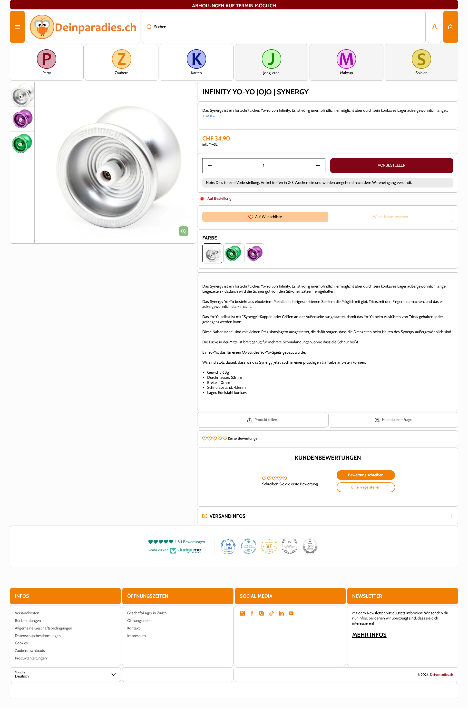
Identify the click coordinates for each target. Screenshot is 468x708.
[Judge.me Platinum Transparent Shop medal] (248, 546)
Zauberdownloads (30, 650)
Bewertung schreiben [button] (365, 475)
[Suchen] (147, 27)
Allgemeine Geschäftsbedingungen (43, 628)
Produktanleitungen (31, 658)
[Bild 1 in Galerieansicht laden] (22, 94)
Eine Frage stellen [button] (365, 487)
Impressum (136, 635)
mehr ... (209, 115)
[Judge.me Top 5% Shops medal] (310, 546)
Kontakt (133, 628)
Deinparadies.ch (441, 674)
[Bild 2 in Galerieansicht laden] (22, 119)
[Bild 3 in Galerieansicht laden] (22, 143)
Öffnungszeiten (140, 620)
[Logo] (83, 27)
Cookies (21, 643)
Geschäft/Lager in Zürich (147, 613)
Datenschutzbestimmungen (38, 635)
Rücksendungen (28, 620)
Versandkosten (27, 613)
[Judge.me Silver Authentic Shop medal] (289, 546)
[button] (450, 27)
